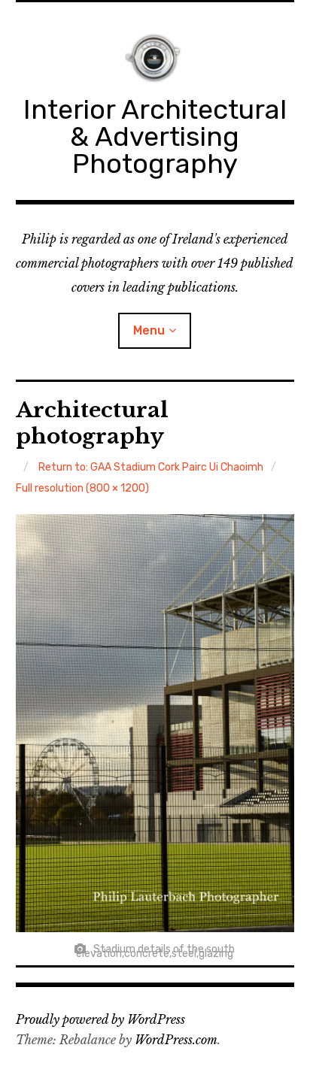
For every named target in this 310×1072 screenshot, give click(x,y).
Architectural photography (92, 423)
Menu (149, 330)
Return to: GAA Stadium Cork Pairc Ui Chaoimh (150, 467)
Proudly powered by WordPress (100, 1019)
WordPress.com (176, 1039)
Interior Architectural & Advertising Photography (155, 136)
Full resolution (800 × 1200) (82, 488)
